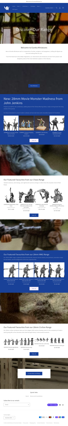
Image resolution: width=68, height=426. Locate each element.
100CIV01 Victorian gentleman (11, 347)
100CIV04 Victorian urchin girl (57, 345)
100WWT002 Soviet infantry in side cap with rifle (26, 280)
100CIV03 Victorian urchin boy (41, 343)
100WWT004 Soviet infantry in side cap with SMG (57, 280)
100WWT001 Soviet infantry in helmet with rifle (11, 280)
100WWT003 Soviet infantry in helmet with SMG (41, 280)
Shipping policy (33, 422)
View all (34, 140)
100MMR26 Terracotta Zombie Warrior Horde (11, 133)
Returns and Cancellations (36, 396)
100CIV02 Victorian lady (26, 347)
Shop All (34, 35)
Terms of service (49, 422)
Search (27, 396)
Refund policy (56, 422)
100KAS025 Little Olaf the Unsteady (41, 205)
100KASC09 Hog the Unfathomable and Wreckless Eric (57, 206)
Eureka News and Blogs (34, 373)
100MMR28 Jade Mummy (42, 132)
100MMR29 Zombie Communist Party (57, 133)
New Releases (34, 85)
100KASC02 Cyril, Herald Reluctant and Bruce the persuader (26, 206)
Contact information (41, 422)
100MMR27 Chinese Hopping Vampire (26, 133)
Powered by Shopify (18, 422)
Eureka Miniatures (10, 422)
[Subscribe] (28, 404)
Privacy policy (25, 422)
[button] (19, 6)
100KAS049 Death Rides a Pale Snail (11, 205)
